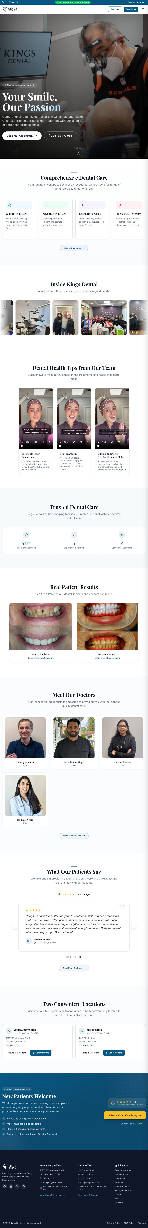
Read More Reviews (72, 968)
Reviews (119, 1202)
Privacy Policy (113, 1223)
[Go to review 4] (75, 957)
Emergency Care (123, 1190)
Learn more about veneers (107, 658)
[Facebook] (4, 1186)
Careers (118, 1194)
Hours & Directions (17, 1052)
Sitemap (142, 1223)
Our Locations (121, 1174)
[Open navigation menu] (143, 9)
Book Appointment (137, 2)
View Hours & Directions (51, 1195)
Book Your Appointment (20, 135)
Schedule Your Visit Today (123, 1115)
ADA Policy (129, 1223)
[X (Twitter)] (17, 1186)
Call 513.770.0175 (63, 135)
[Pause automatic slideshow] (80, 957)
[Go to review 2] (68, 957)
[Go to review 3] (72, 957)
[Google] (23, 1186)
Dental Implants (122, 1186)
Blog (117, 1198)
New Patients (121, 1178)
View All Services (72, 248)
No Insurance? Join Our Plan (74, 2)
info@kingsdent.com (52, 1182)
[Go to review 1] (66, 957)
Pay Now (115, 9)
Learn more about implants (40, 658)
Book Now (131, 9)
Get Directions (43, 1053)
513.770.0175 (11, 2)
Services (119, 1182)
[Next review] (133, 926)
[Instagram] (11, 1186)
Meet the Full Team (72, 835)
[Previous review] (14, 926)
